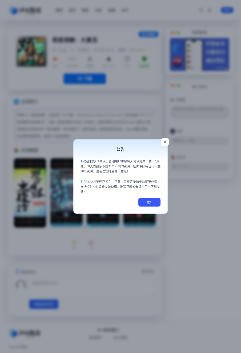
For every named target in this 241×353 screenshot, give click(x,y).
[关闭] (165, 142)
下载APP (149, 202)
